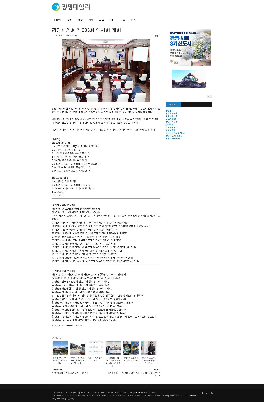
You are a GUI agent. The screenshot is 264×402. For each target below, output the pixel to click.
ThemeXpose (191, 396)
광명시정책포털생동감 (175, 133)
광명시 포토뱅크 (173, 138)
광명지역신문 (171, 122)
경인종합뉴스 (171, 127)
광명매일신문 (171, 116)
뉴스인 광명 (171, 119)
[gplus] (207, 393)
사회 (91, 20)
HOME (58, 20)
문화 (133, 20)
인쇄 (156, 36)
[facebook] (202, 393)
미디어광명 (170, 130)
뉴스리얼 (170, 124)
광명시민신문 (171, 113)
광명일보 (170, 110)
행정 (80, 20)
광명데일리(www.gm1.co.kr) (130, 393)
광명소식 (173, 104)
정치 (69, 20)
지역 (101, 20)
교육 (122, 20)
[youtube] (212, 393)
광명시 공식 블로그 (174, 136)
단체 (112, 20)
